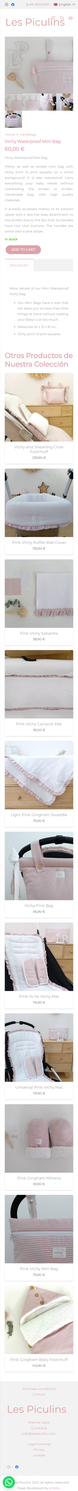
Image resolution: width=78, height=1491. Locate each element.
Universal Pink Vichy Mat (39, 1087)
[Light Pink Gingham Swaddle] (39, 744)
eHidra (53, 1488)
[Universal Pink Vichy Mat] (39, 1016)
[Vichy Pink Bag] (39, 834)
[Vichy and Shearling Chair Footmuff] (39, 376)
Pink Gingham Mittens (39, 1178)
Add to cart (23, 250)
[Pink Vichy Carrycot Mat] (39, 653)
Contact (39, 1394)
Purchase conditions (39, 1389)
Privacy (39, 1450)
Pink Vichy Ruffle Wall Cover (39, 542)
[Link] (35, 18)
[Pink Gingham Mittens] (39, 1107)
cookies (39, 1455)
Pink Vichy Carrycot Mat (39, 723)
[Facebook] (13, 4)
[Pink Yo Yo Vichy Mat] (39, 925)
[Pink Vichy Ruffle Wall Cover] (39, 471)
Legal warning (39, 1444)
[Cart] (70, 18)
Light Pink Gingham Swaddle (39, 814)
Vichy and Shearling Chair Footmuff (39, 449)
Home (10, 134)
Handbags (28, 134)
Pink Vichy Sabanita (39, 633)
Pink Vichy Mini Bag (39, 1268)
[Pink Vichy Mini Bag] (39, 1197)
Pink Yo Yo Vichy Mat (39, 996)
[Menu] (53, 18)
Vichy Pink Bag (39, 905)
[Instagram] (6, 4)
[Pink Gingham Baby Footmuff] (39, 1288)
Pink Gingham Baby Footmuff (39, 1359)
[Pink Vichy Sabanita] (39, 562)
